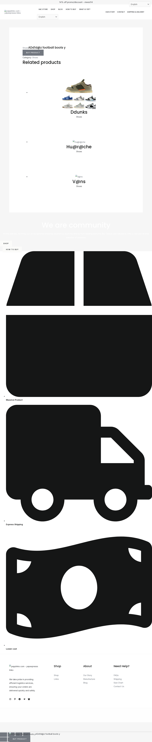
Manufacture (89, 679)
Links (56, 679)
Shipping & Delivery (135, 12)
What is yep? (84, 9)
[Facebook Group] (29, 699)
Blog (60, 9)
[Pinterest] (15, 699)
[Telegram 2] (24, 699)
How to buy (71, 9)
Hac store (43, 9)
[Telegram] (20, 699)
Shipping (118, 679)
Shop (53, 9)
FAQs (116, 675)
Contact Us (119, 686)
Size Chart (118, 683)
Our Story (110, 12)
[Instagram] (10, 699)
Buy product (33, 53)
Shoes (25, 48)
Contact (121, 12)
